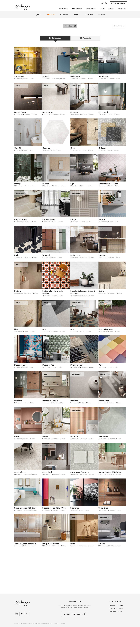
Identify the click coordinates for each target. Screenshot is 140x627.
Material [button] (49, 15)
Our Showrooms (118, 3)
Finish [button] (100, 15)
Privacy (63, 623)
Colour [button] (88, 15)
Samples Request (116, 608)
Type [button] (37, 15)
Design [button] (63, 15)
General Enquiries (116, 605)
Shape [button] (75, 15)
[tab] (55, 38)
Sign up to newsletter (73, 614)
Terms (56, 623)
